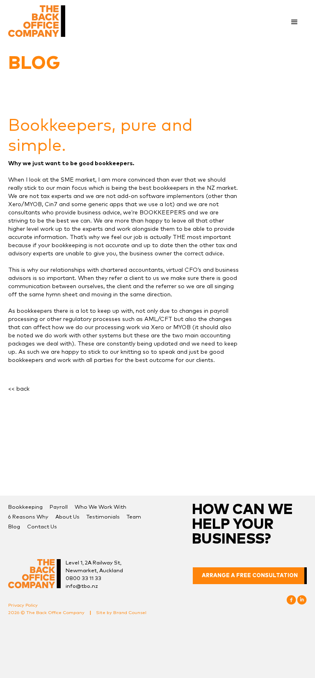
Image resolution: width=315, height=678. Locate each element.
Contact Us (42, 527)
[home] (36, 21)
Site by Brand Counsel (121, 612)
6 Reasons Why (28, 517)
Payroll (59, 507)
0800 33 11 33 (83, 578)
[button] (294, 22)
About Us (67, 517)
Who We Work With (100, 507)
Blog (14, 527)
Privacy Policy (23, 605)
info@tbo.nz (82, 586)
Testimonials (103, 517)
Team (134, 517)
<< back (19, 389)
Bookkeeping (25, 507)
